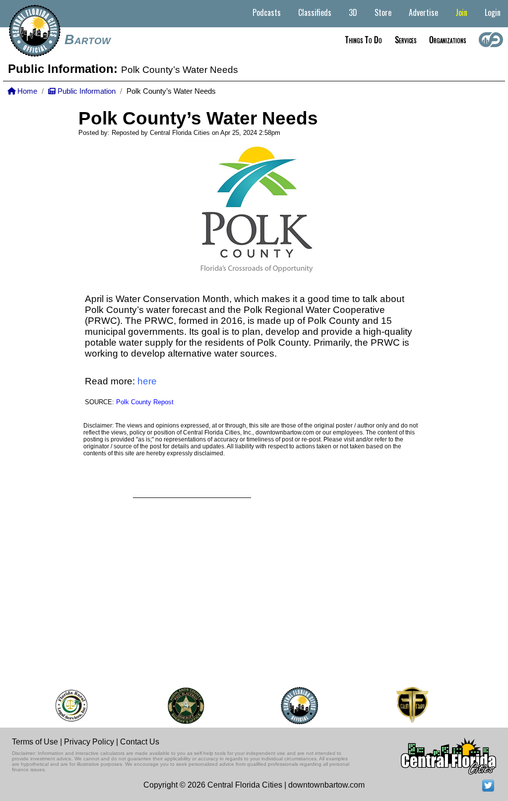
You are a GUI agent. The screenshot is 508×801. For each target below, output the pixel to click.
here (147, 381)
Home (26, 91)
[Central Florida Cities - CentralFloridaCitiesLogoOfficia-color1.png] (294, 705)
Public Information (86, 91)
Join (461, 12)
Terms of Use (35, 742)
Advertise (423, 12)
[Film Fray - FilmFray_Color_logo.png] (407, 705)
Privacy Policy (89, 742)
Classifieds (314, 12)
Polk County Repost (145, 402)
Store (383, 12)
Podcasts (267, 12)
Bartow (87, 39)
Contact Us (139, 742)
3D (353, 12)
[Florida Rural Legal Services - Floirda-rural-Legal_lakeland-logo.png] (66, 705)
